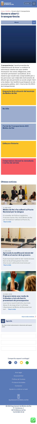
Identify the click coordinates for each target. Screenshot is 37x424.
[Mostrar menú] (34, 22)
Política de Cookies (18, 379)
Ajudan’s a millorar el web (18, 389)
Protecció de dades (18, 382)
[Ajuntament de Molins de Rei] (11, 2)
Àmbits (8, 11)
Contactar (18, 386)
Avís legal (18, 372)
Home (2, 11)
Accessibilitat (18, 376)
